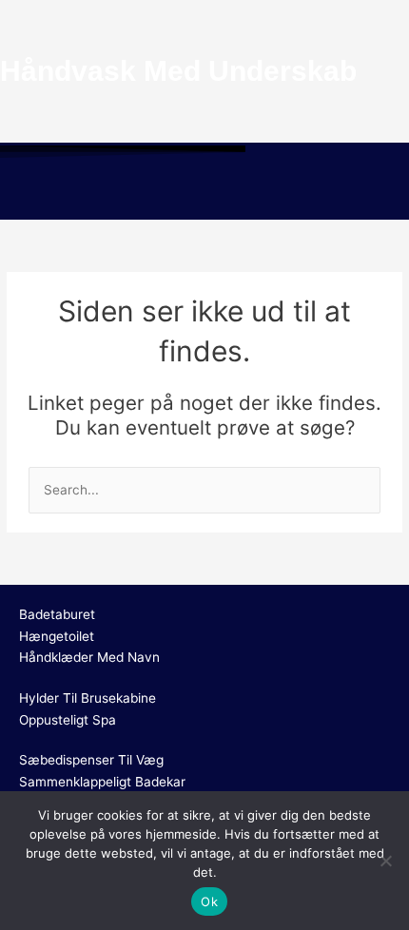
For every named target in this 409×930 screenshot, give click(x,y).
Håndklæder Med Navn (89, 657)
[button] (204, 192)
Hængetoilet (56, 636)
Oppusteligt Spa (67, 719)
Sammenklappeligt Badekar (102, 781)
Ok (209, 901)
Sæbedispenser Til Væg (91, 759)
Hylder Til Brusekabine (87, 698)
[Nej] (385, 860)
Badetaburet (57, 614)
